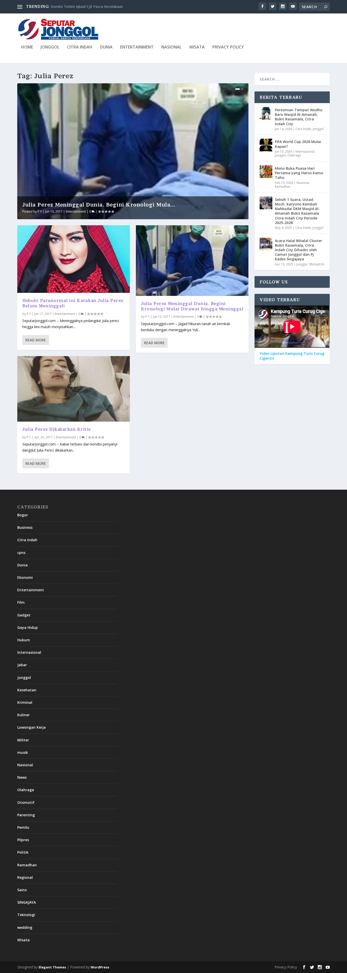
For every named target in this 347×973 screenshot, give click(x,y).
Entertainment (137, 47)
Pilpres (23, 839)
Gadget (23, 615)
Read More (35, 340)
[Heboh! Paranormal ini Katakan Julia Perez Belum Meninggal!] (73, 259)
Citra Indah (79, 47)
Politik (22, 852)
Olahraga (294, 155)
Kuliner (23, 714)
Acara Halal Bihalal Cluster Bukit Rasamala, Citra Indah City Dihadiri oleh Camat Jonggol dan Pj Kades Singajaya (298, 250)
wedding (24, 927)
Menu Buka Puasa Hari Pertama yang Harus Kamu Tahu (299, 173)
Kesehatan (26, 690)
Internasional (304, 151)
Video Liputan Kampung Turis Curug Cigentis (292, 355)
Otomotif (26, 802)
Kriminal (24, 702)
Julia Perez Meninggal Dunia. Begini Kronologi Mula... (98, 205)
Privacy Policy (228, 47)
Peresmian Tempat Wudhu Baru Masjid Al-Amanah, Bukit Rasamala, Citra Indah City (298, 116)
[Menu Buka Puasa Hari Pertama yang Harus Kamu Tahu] (266, 171)
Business (25, 527)
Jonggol (50, 47)
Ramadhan (282, 186)
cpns (21, 552)
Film (21, 602)
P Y (40, 211)
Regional (25, 877)
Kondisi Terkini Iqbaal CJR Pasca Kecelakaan (87, 6)
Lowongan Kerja (31, 727)
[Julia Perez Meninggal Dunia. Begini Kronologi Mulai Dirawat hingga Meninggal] (192, 260)
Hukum (23, 639)
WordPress (100, 967)
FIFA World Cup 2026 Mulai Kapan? (298, 144)
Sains (22, 889)
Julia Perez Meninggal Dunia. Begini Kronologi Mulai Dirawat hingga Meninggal (192, 306)
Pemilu (23, 827)
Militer (23, 740)
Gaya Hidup (27, 627)
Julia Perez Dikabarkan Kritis (56, 429)
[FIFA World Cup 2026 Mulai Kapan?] (266, 145)
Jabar (22, 664)
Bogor (22, 515)
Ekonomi (25, 577)
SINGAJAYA (316, 264)
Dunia (106, 47)
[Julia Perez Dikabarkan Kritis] (73, 389)
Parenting (26, 814)
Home (27, 47)
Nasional (171, 47)
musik (22, 752)
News (22, 777)
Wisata (197, 47)
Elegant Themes (52, 967)
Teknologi (26, 914)
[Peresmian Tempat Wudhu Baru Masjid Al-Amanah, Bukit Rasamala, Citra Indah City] (266, 113)
